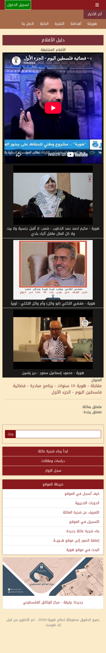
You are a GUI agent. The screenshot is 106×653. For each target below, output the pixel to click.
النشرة (59, 23)
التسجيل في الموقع (84, 521)
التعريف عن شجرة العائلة (81, 512)
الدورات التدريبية (87, 503)
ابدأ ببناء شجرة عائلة (53, 451)
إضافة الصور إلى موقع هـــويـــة (76, 540)
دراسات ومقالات (53, 461)
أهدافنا (76, 23)
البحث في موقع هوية (82, 550)
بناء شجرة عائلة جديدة (82, 531)
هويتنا (92, 23)
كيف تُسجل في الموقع (82, 493)
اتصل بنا (28, 23)
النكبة (44, 23)
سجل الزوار (53, 470)
